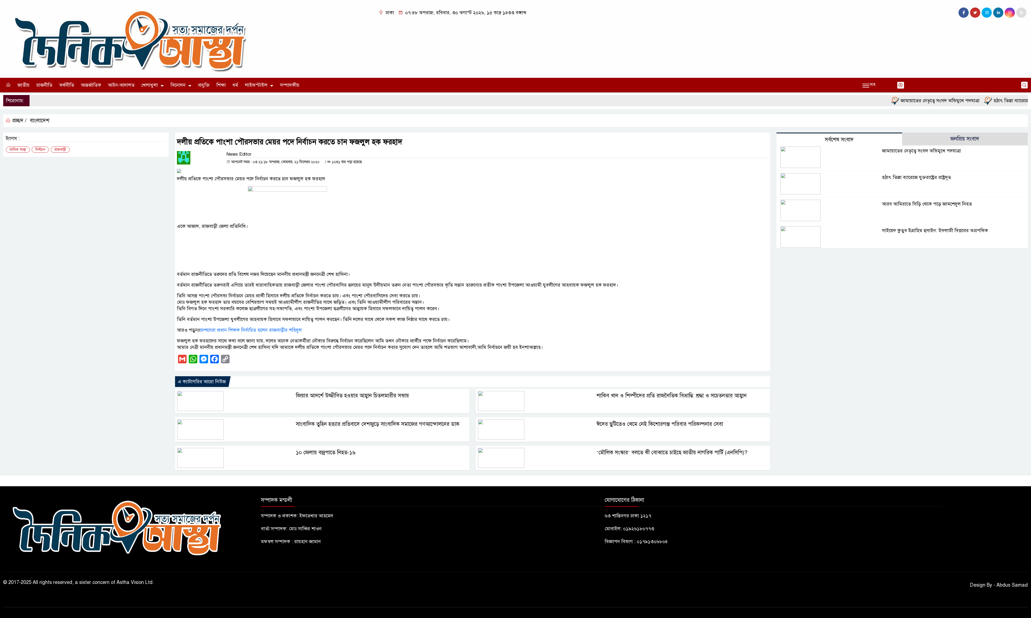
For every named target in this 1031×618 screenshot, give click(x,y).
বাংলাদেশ (39, 120)
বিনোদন (178, 85)
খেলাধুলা (149, 85)
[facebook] (964, 13)
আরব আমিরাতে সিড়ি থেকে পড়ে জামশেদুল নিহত (927, 204)
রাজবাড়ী (60, 149)
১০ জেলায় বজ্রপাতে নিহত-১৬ (325, 452)
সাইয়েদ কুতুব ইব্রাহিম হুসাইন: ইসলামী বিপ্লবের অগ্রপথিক (935, 230)
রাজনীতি (44, 85)
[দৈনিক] (129, 39)
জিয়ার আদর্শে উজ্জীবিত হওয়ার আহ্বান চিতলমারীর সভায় (352, 395)
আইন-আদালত (121, 85)
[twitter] (975, 13)
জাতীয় (23, 85)
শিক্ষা (221, 85)
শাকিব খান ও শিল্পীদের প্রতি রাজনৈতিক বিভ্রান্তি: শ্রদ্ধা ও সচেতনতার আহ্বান (672, 395)
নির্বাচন (40, 149)
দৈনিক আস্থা (18, 149)
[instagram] (987, 13)
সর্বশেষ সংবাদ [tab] (839, 139)
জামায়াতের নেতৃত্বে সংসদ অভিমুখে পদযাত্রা (922, 101)
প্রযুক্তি (204, 85)
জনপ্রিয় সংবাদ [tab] (964, 139)
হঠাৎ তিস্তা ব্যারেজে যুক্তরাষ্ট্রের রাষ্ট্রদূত (916, 177)
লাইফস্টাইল (256, 85)
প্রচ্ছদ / (19, 120)
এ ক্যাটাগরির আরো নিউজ (202, 382)
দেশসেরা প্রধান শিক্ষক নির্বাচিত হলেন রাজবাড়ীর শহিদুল (251, 330)
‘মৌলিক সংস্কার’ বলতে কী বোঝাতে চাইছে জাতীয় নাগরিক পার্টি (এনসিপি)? (672, 452)
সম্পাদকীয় (289, 85)
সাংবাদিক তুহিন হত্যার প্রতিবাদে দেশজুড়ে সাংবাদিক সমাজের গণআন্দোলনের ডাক (377, 424)
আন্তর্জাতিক (91, 85)
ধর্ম (235, 85)
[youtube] (1010, 13)
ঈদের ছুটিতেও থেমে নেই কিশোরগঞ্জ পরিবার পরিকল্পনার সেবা (660, 424)
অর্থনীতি (66, 85)
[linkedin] (998, 13)
